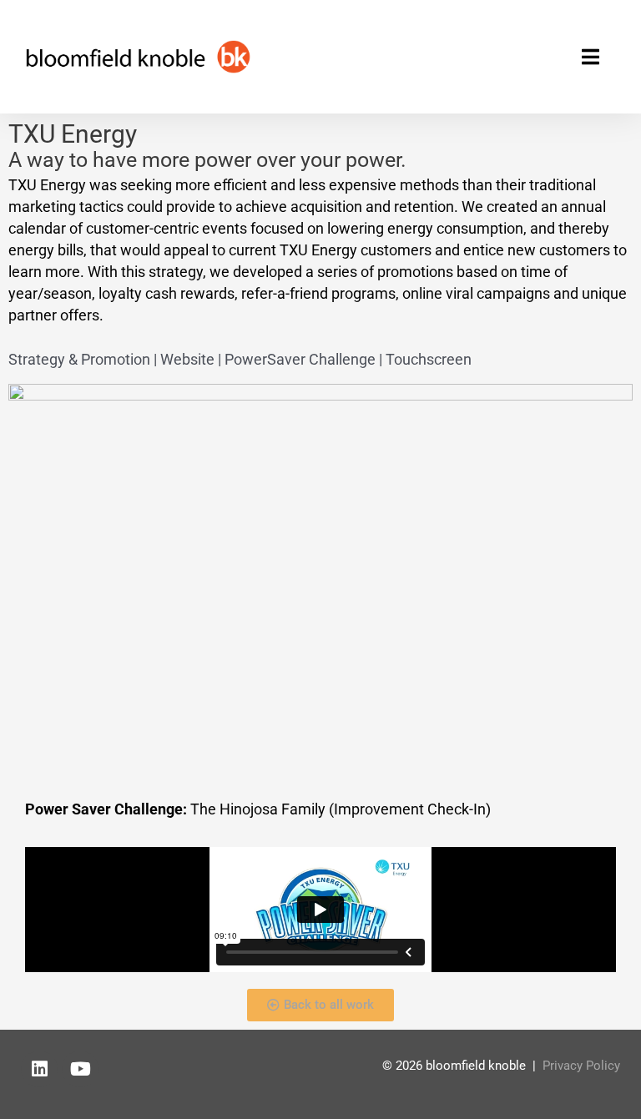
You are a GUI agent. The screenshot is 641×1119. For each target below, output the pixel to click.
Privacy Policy (581, 1065)
